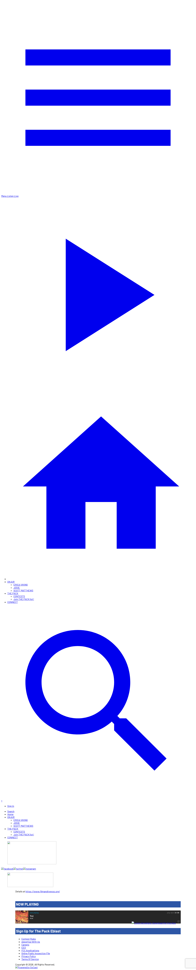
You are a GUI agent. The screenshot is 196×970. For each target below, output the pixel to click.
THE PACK (12, 593)
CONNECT (12, 602)
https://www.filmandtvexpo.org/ (43, 891)
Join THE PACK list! (23, 599)
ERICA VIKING (20, 584)
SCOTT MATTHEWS (23, 590)
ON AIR (11, 581)
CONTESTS (19, 596)
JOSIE (16, 587)
